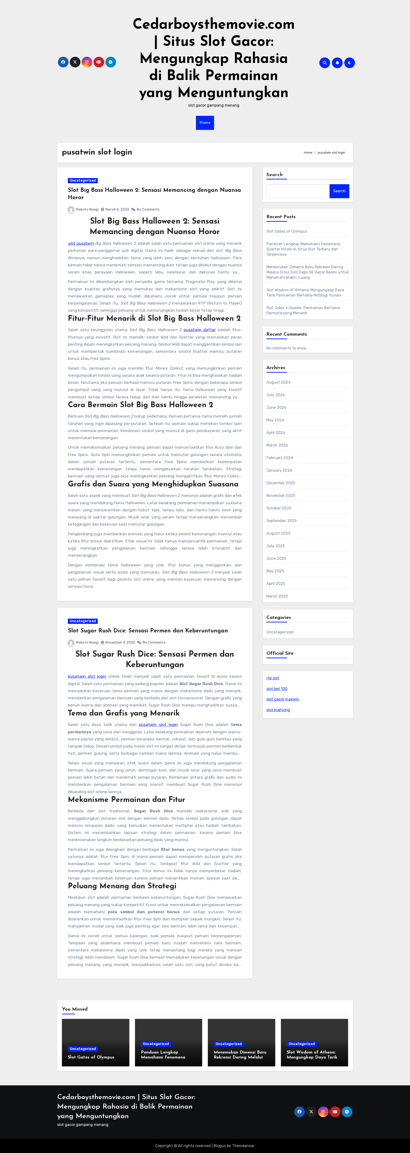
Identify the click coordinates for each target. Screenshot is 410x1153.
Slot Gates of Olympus (286, 231)
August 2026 (278, 382)
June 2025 (276, 558)
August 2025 (278, 533)
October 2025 (278, 508)
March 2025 (277, 596)
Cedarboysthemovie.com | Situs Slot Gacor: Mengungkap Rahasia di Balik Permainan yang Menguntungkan (214, 59)
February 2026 (280, 458)
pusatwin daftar (200, 329)
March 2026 (277, 445)
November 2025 (280, 495)
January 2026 (279, 470)
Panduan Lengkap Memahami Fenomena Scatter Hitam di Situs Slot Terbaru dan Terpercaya (303, 249)
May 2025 (275, 571)
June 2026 (276, 407)
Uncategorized (83, 181)
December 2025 (280, 483)
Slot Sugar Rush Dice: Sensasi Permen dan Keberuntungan (148, 631)
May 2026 (275, 420)
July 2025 (275, 546)
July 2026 (275, 395)
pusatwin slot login (87, 676)
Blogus (220, 1146)
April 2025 (275, 583)
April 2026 (275, 432)
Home (205, 123)
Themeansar (243, 1146)
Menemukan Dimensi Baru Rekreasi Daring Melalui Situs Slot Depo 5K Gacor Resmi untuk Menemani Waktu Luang (307, 272)
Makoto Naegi (87, 209)
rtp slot (272, 678)
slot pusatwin (81, 243)
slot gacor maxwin (282, 699)
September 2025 (281, 520)
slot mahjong (278, 710)
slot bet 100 (276, 689)
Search (274, 175)
